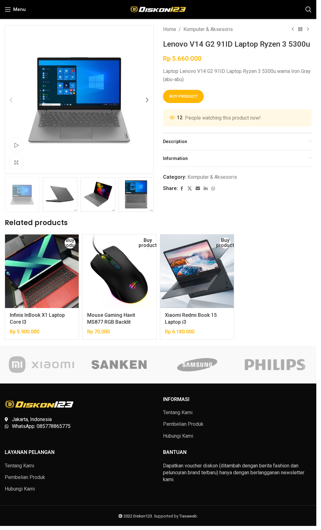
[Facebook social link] (182, 188)
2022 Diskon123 (138, 516)
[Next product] (308, 29)
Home (169, 29)
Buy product (183, 96)
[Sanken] (119, 364)
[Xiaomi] (41, 364)
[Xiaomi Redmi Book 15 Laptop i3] (197, 271)
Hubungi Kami (178, 436)
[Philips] (275, 364)
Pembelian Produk (183, 424)
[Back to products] (300, 29)
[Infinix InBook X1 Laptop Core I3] (42, 271)
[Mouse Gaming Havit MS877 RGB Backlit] (119, 271)
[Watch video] (16, 145)
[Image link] (39, 404)
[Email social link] (198, 188)
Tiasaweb (188, 516)
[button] (11, 100)
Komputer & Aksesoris (208, 29)
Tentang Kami (177, 412)
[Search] (308, 9)
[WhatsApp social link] (213, 188)
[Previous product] (293, 29)
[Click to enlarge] (16, 162)
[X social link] (190, 188)
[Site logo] (158, 9)
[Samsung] (197, 364)
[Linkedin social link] (205, 188)
